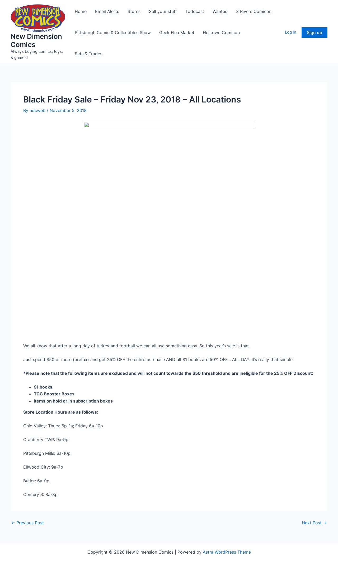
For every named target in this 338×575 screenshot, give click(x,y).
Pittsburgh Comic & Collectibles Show (113, 32)
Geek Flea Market (176, 32)
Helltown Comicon (221, 32)
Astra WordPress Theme (227, 552)
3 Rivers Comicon (253, 11)
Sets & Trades (88, 53)
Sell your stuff (163, 11)
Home (81, 11)
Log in (290, 32)
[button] (314, 32)
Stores (134, 11)
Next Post (314, 523)
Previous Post (27, 523)
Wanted (220, 11)
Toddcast (194, 11)
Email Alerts (107, 11)
